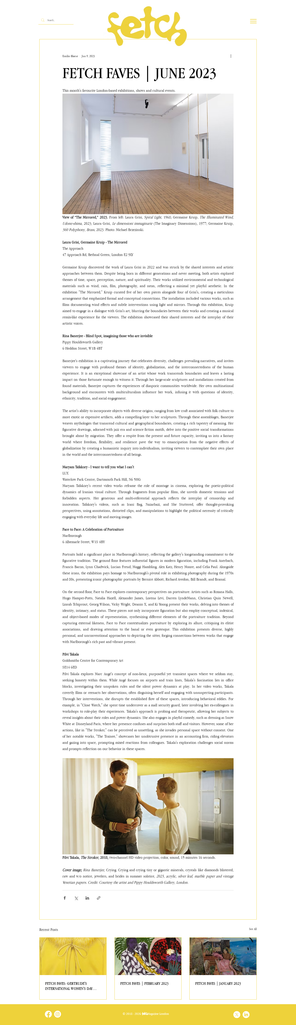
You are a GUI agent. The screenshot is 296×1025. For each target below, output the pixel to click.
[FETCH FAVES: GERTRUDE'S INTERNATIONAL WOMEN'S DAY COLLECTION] (73, 956)
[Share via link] (98, 898)
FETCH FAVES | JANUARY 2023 (218, 983)
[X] (236, 1014)
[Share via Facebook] (64, 898)
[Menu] (253, 21)
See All (253, 929)
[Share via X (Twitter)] (76, 898)
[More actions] (231, 56)
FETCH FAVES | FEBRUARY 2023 (144, 983)
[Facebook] (48, 1014)
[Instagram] (57, 1014)
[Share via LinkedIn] (87, 898)
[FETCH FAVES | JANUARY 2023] (223, 956)
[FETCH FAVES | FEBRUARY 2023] (148, 956)
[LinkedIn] (246, 1014)
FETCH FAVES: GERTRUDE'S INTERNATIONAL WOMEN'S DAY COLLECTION (68, 986)
